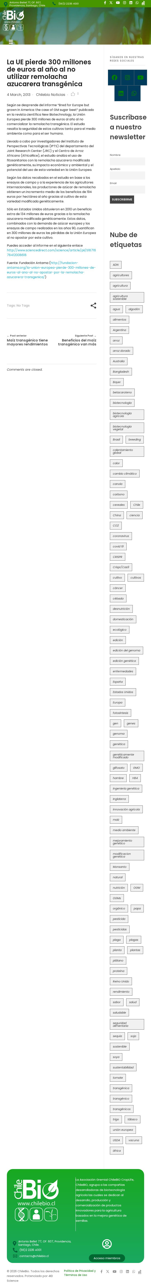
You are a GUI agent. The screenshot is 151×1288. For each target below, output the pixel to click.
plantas (135, 950)
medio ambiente (124, 830)
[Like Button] (73, 94)
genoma (118, 734)
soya (116, 1057)
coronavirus (121, 536)
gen (115, 723)
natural (117, 877)
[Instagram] (127, 77)
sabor (117, 1002)
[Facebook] (114, 77)
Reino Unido (121, 981)
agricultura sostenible (120, 297)
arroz (116, 340)
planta (117, 950)
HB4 (135, 778)
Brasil (116, 439)
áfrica (117, 1151)
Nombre (115, 155)
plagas (133, 940)
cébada (118, 599)
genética (119, 744)
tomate (118, 1078)
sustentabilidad (123, 1067)
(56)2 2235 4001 (68, 4)
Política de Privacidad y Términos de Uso (80, 1273)
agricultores (121, 275)
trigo (116, 1119)
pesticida (119, 919)
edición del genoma (126, 650)
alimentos (119, 320)
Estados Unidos (123, 692)
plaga (117, 940)
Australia (118, 361)
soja (133, 1036)
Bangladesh (121, 372)
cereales (119, 505)
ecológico (119, 630)
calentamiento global (123, 451)
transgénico (121, 1099)
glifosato (118, 768)
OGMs (117, 898)
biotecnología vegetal (122, 428)
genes (131, 723)
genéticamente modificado (123, 756)
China (117, 515)
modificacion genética (122, 855)
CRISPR (117, 557)
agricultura (120, 286)
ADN (116, 265)
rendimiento (121, 992)
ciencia (135, 515)
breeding (135, 439)
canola (117, 484)
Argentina (119, 330)
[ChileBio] (39, 20)
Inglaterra (119, 799)
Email (113, 183)
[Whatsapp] (134, 93)
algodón (134, 309)
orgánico (119, 908)
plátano (118, 960)
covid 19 (118, 546)
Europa (117, 702)
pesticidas (120, 929)
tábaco (132, 1119)
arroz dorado (121, 351)
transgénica (121, 1088)
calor (116, 463)
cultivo (117, 578)
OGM (137, 888)
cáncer (118, 588)
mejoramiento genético (122, 842)
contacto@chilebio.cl (34, 1256)
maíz (116, 820)
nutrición (119, 888)
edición (118, 640)
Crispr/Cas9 (121, 567)
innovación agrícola (126, 809)
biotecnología (122, 403)
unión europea (123, 1130)
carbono (118, 494)
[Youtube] (140, 77)
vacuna (134, 1140)
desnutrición (121, 609)
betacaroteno (122, 392)
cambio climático (125, 474)
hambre (118, 778)
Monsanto (119, 867)
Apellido (115, 169)
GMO (136, 768)
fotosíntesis (120, 713)
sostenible (120, 1047)
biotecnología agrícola (122, 414)
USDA (116, 1140)
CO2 (116, 526)
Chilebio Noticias (50, 94)
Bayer (117, 382)
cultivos (136, 578)
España (118, 682)
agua (116, 309)
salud (132, 1002)
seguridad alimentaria (120, 1024)
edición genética (124, 661)
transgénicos (122, 1109)
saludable (119, 1013)
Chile (136, 505)
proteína (118, 971)
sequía (117, 1036)
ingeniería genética (126, 788)
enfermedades (123, 671)
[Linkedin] (120, 93)
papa (137, 908)
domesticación (123, 619)
